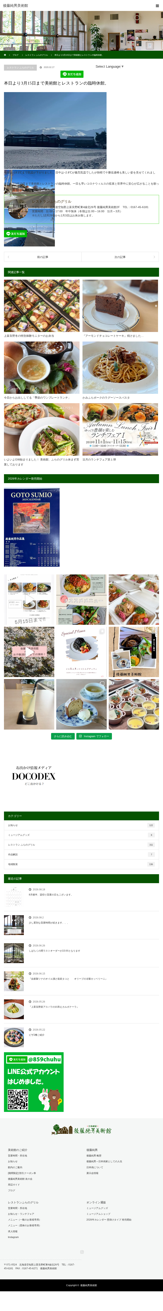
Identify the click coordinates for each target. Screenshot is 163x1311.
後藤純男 (92, 1149)
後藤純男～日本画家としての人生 (104, 1161)
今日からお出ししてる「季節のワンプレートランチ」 (37, 397)
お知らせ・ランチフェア (21, 1214)
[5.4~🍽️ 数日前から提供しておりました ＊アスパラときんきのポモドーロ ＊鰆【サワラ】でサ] (81, 599)
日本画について (94, 1167)
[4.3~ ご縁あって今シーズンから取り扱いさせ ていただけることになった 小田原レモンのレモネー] (29, 704)
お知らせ (80, 825)
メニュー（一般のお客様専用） (24, 1219)
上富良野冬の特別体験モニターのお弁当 (29, 335)
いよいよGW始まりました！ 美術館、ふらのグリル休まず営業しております (41, 462)
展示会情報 (92, 1173)
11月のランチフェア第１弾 (99, 459)
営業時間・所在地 (17, 1155)
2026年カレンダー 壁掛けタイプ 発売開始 (108, 1219)
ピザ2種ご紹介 (37, 1035)
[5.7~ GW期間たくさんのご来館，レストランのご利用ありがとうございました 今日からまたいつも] (29, 599)
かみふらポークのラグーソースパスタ (106, 397)
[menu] (157, 5)
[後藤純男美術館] (75, 5)
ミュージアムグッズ (80, 835)
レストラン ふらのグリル (20, 67)
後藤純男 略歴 (93, 1155)
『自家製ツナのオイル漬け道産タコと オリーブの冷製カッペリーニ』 (68, 978)
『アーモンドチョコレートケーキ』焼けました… (113, 335)
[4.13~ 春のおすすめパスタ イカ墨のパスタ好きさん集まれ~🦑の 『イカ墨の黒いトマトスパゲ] (81, 652)
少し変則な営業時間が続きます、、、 (49, 922)
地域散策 (80, 864)
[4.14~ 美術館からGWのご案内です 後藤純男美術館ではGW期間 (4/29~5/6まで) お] (29, 652)
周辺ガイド (14, 1184)
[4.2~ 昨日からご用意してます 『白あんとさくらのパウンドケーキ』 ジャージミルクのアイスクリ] (81, 704)
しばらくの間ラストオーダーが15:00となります (54, 950)
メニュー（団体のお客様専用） (24, 1225)
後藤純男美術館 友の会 (20, 1179)
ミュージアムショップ (98, 1214)
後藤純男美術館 (88, 1285)
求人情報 (12, 1231)
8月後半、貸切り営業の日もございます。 (51, 894)
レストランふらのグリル (23, 1202)
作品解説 (80, 854)
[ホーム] (5, 52)
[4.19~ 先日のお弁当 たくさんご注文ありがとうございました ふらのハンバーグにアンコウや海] (134, 599)
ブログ (11, 1190)
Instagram (13, 1237)
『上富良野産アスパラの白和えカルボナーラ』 (54, 1006)
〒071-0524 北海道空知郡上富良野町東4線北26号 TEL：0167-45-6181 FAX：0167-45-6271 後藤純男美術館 (39, 1266)
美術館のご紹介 (17, 1149)
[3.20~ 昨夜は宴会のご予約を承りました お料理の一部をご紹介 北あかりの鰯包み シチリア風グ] (134, 704)
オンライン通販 (96, 1202)
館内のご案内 (15, 1167)
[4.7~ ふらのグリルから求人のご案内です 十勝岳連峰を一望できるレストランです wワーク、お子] (134, 652)
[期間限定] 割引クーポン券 (22, 1173)
